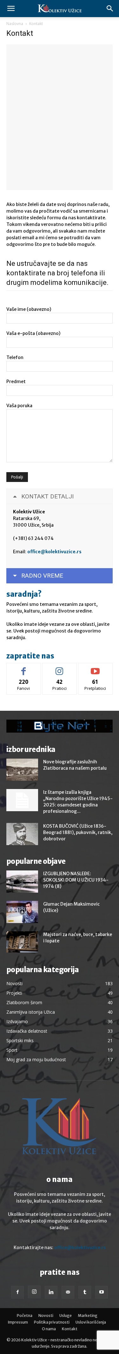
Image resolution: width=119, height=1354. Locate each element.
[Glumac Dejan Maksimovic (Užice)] (22, 912)
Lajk (24, 667)
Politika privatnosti (51, 1322)
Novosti (45, 1315)
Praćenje (59, 667)
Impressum (18, 1322)
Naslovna (14, 23)
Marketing (87, 1315)
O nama (49, 1328)
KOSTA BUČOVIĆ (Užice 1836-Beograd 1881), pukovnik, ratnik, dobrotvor (77, 832)
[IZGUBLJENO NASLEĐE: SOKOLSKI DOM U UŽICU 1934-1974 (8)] (22, 881)
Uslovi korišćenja (91, 1322)
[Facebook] (17, 1292)
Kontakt (69, 1328)
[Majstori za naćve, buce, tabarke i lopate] (22, 942)
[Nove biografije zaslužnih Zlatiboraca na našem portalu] (22, 770)
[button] (11, 8)
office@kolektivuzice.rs (54, 552)
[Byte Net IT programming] (59, 726)
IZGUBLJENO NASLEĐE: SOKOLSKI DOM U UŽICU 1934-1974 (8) (76, 880)
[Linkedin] (51, 1292)
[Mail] (68, 1292)
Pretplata (95, 667)
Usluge (65, 1315)
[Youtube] (101, 1292)
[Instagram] (34, 1292)
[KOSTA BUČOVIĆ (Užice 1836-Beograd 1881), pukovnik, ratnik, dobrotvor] (22, 834)
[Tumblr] (84, 1292)
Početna (24, 1315)
